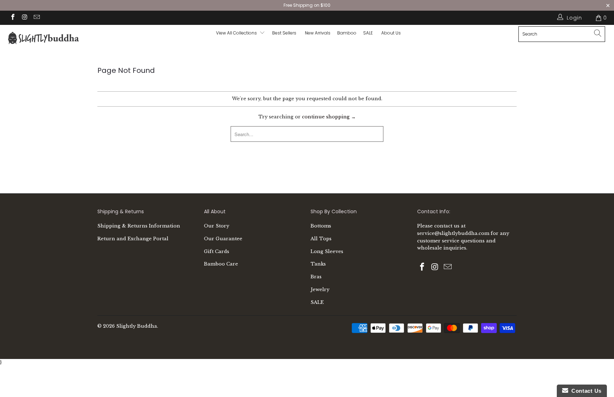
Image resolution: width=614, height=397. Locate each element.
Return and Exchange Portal (132, 239)
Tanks (318, 264)
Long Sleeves (327, 251)
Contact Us (585, 391)
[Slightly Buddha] (52, 39)
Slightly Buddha (136, 326)
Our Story (216, 226)
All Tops (321, 239)
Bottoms (321, 226)
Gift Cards (216, 251)
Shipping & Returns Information (138, 226)
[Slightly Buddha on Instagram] (24, 18)
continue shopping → (329, 117)
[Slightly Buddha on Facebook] (12, 18)
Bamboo (346, 33)
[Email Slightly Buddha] (36, 18)
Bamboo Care (221, 264)
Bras (316, 277)
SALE (317, 302)
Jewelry (320, 289)
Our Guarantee (223, 239)
